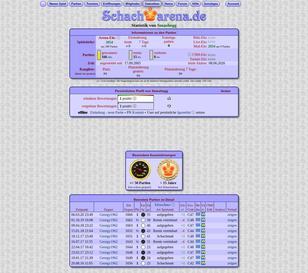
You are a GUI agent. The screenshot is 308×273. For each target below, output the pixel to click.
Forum (182, 3)
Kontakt (138, 112)
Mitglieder (133, 3)
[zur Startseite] (154, 20)
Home (169, 3)
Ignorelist (184, 112)
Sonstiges (211, 3)
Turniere (92, 3)
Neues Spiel (57, 3)
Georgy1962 (109, 215)
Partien (76, 3)
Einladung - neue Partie (107, 112)
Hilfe (195, 3)
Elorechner (162, 204)
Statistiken (152, 3)
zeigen (232, 215)
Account (233, 3)
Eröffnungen (111, 3)
